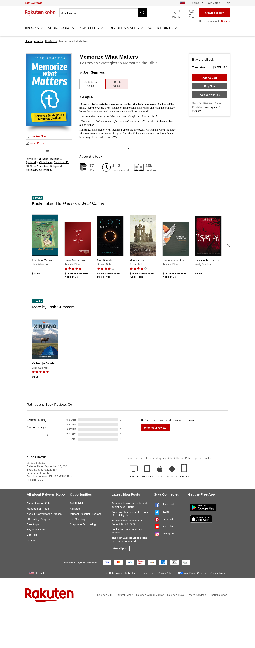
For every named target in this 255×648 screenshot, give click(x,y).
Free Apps (33, 524)
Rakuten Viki (104, 594)
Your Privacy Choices (195, 573)
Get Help (32, 534)
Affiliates (75, 508)
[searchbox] (103, 12)
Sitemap (31, 539)
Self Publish (77, 503)
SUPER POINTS (161, 28)
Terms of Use (147, 573)
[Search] (142, 12)
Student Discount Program (85, 513)
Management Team (38, 508)
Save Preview (38, 142)
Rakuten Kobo (40, 12)
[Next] (228, 247)
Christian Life (61, 162)
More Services (197, 594)
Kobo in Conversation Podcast (44, 513)
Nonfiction (43, 158)
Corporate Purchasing (83, 524)
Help (227, 2)
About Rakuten (218, 594)
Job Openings (78, 519)
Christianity (45, 162)
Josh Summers (94, 72)
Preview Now (38, 136)
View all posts (121, 548)
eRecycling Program (39, 519)
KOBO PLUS (89, 28)
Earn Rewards (33, 2)
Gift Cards (214, 2)
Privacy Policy (165, 573)
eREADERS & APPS (124, 28)
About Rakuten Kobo (39, 503)
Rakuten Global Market (150, 594)
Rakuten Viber (124, 594)
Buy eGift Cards (36, 529)
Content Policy (217, 573)
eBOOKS (32, 28)
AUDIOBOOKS (59, 28)
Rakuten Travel (176, 594)
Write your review (155, 427)
